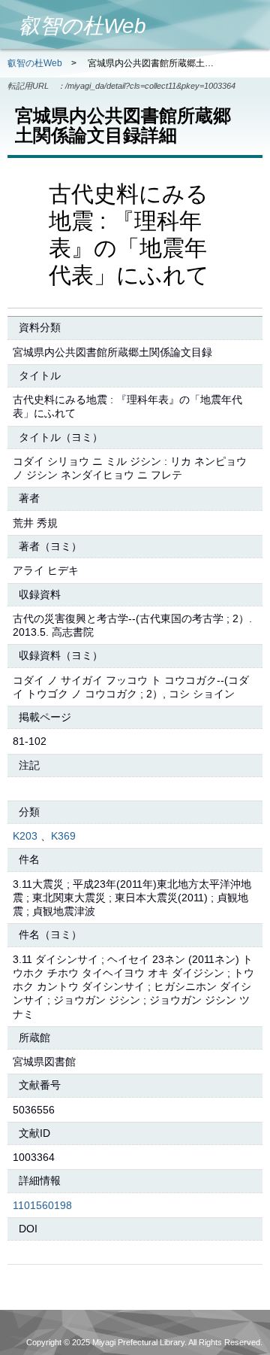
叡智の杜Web (35, 63)
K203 (25, 836)
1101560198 (42, 1205)
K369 (63, 836)
